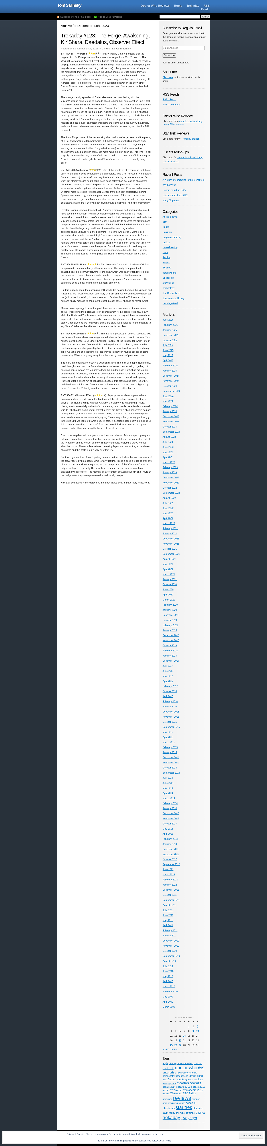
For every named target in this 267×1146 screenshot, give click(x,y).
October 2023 (170, 426)
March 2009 (169, 1006)
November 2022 (171, 482)
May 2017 (168, 676)
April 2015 (168, 737)
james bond (196, 1075)
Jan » (174, 1049)
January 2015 (170, 752)
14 (184, 1035)
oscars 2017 (169, 1090)
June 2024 (168, 396)
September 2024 (171, 391)
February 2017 (170, 686)
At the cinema (170, 216)
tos (203, 1112)
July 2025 (168, 345)
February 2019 (170, 625)
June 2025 (168, 350)
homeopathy (169, 1076)
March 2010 (169, 986)
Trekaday (193, 5)
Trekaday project (190, 138)
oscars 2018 (181, 1090)
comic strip (168, 1068)
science (196, 1099)
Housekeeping (170, 247)
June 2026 (168, 319)
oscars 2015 (183, 1086)
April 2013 (168, 833)
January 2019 (170, 630)
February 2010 (170, 991)
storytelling (168, 283)
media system (185, 1079)
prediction (167, 1099)
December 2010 (171, 940)
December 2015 (171, 711)
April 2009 (168, 1001)
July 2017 (168, 666)
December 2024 (171, 375)
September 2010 (171, 956)
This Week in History (174, 298)
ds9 (201, 1068)
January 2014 (170, 808)
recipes (166, 262)
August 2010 (169, 961)
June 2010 (168, 971)
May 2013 (168, 828)
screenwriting (169, 272)
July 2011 (168, 910)
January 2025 (170, 370)
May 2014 (168, 788)
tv (182, 1118)
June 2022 (168, 508)
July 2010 (168, 966)
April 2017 (168, 681)
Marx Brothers (169, 1079)
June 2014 (168, 783)
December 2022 (171, 477)
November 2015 (171, 716)
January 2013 (170, 844)
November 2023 (171, 421)
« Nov (166, 1049)
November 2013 (171, 818)
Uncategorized (170, 303)
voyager (190, 1118)
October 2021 (170, 548)
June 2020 (168, 589)
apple (165, 1063)
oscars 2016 (198, 1086)
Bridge (166, 227)
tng (198, 1112)
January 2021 (170, 579)
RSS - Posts (169, 99)
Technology (169, 288)
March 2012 (169, 874)
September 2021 (171, 554)
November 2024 (171, 381)
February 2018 (170, 650)
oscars (195, 1083)
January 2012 (170, 884)
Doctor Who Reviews (155, 5)
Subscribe (169, 55)
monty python (169, 1083)
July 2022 (168, 503)
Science (167, 267)
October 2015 (170, 721)
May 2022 (168, 513)
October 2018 (170, 645)
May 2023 (168, 452)
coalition (198, 1063)
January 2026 (170, 330)
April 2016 (168, 696)
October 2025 (170, 340)
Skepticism (168, 277)
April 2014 (168, 793)
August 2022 (169, 498)
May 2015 (168, 732)
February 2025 (170, 365)
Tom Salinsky (69, 5)
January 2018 (170, 655)
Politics (166, 257)
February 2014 (170, 803)
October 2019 (170, 620)
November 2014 (171, 762)
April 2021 (168, 569)
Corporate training (172, 237)
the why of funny (185, 1112)
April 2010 (168, 981)
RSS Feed (205, 7)
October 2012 (170, 859)
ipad (178, 1076)
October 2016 (170, 691)
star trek (184, 1107)
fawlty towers (183, 1072)
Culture (106, 48)
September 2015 (171, 727)
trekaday (171, 1117)
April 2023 (168, 457)
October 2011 (170, 895)
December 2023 (171, 416)
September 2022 (171, 492)
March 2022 (169, 523)
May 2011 (168, 920)
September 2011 (171, 900)
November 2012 (171, 854)
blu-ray (172, 1063)
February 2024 (170, 406)
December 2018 (171, 635)
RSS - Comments (172, 104)
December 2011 (171, 889)
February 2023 (170, 467)
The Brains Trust (171, 293)
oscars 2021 (181, 1093)
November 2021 (171, 543)
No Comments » (121, 48)
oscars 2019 (195, 1090)
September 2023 (171, 431)
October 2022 (170, 487)
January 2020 (170, 610)
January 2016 (170, 706)
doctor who (186, 1067)
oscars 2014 (169, 1086)
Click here (168, 77)
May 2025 (168, 355)
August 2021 (169, 559)
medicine (198, 1079)
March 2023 (169, 462)
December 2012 (171, 849)
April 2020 (168, 594)
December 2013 (171, 813)
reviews (182, 1098)
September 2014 (171, 772)
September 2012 (171, 864)
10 (197, 1031)
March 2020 (169, 599)
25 (171, 1045)
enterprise (169, 1072)
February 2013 (170, 839)
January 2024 (170, 411)
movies (183, 1083)
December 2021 (171, 538)
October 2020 (170, 584)
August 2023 (169, 436)
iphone (184, 1076)
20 (180, 1040)
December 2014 (171, 757)
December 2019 (171, 615)
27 (180, 1045)
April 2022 (168, 518)
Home (178, 5)
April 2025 (168, 360)
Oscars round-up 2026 (174, 190)
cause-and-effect (185, 1063)
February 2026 (170, 325)
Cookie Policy (164, 1140)
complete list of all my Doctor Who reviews (183, 122)
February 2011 (170, 930)
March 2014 (169, 798)
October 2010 (170, 951)
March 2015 (169, 742)
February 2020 (170, 604)
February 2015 (170, 747)
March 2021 (169, 574)
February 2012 (170, 879)
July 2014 (168, 777)
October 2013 (170, 823)
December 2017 (171, 660)
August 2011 (169, 905)
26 (175, 1045)
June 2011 (168, 915)
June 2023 (168, 447)
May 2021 (168, 564)
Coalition (167, 232)
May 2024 (168, 401)
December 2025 (171, 335)
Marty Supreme (171, 200)
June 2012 (168, 869)
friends (193, 1072)
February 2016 (170, 701)
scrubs (182, 1103)
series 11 (191, 1102)
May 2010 (168, 976)
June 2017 (168, 671)
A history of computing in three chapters (184, 179)
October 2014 (170, 767)
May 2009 (168, 996)
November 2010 (171, 945)
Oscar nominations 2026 (175, 195)
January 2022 (170, 533)
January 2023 (170, 472)
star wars (198, 1108)
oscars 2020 (169, 1093)
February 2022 (170, 528)
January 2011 (170, 935)
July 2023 (168, 442)
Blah (165, 221)
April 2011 (168, 925)
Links (165, 252)
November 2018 (171, 640)
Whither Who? (170, 185)
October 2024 (170, 386)
